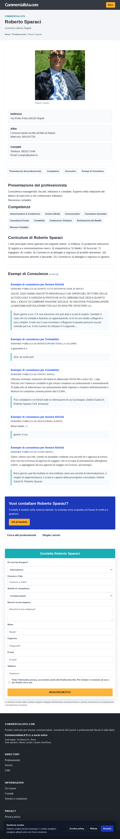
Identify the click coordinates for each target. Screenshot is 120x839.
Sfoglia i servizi (51, 535)
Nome (10, 624)
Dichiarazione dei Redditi (89, 220)
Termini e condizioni (16, 798)
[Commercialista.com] (22, 4)
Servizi (8, 765)
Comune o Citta (15, 576)
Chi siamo (10, 788)
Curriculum (70, 171)
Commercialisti (72, 214)
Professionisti (19, 34)
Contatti (9, 793)
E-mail (11, 652)
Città (7, 770)
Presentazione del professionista (25, 171)
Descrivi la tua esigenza (19, 602)
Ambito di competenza (18, 588)
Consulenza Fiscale (19, 220)
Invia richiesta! (60, 692)
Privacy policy (12, 816)
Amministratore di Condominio (25, 214)
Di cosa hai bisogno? (18, 562)
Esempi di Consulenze (93, 171)
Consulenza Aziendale (95, 214)
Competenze (53, 171)
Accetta (107, 828)
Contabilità (39, 220)
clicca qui (27, 682)
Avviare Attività (52, 214)
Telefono (12, 666)
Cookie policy (77, 828)
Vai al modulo (19, 522)
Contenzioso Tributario (61, 220)
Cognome (12, 638)
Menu (110, 5)
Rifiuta (93, 828)
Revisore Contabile (19, 227)
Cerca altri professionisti (21, 535)
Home (7, 34)
